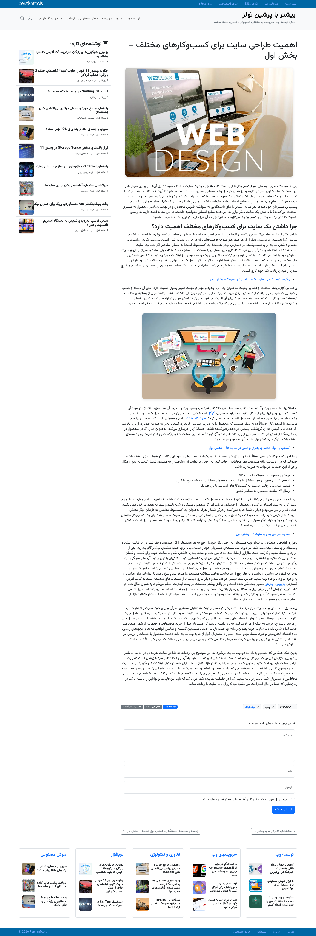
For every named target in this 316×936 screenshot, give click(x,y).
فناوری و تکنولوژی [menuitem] (50, 18)
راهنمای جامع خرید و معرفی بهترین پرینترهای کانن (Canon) (73, 110)
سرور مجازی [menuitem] (205, 4)
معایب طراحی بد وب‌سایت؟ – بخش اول (263, 534)
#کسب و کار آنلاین (132, 707)
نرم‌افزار (117, 854)
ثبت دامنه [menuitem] (290, 4)
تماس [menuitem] (290, 932)
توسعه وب (170, 707)
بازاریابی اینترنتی (275, 584)
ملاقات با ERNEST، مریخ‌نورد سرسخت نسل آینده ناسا (165, 904)
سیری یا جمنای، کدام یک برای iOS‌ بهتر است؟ (77, 129)
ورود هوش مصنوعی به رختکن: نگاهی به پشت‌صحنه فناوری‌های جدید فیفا (166, 886)
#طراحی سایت (153, 707)
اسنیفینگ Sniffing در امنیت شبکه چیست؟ (78, 91)
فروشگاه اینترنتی (195, 418)
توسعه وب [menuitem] (133, 18)
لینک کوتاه (250, 707)
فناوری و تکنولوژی (165, 854)
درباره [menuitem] (276, 932)
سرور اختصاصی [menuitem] (228, 4)
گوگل (211, 413)
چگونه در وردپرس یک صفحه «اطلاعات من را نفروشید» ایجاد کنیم (280, 901)
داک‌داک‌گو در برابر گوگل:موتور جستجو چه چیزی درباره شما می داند (223, 869)
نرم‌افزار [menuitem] (70, 18)
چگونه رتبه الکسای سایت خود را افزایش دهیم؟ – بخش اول (250, 279)
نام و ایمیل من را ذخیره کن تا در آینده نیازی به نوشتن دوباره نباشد (245, 799)
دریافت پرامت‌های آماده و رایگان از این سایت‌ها (76, 185)
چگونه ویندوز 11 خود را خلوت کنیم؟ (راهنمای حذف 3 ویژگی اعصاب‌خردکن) (71, 73)
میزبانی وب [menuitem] (271, 4)
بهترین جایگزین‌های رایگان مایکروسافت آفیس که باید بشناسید (72, 54)
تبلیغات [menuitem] (261, 932)
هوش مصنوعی (54, 854)
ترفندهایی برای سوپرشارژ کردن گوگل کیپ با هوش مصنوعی (223, 887)
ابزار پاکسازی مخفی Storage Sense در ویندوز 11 (74, 148)
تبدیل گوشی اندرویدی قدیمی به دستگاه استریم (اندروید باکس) (75, 223)
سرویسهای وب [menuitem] (112, 18)
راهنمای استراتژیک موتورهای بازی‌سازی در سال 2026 (72, 166)
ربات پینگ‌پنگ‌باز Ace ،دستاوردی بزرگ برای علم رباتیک (71, 204)
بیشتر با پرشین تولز (269, 14)
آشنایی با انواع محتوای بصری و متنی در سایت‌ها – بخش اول (249, 448)
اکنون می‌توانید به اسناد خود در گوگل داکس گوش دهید (222, 904)
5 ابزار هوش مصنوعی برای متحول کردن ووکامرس (280, 885)
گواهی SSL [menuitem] (251, 4)
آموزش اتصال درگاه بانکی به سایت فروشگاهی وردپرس (282, 869)
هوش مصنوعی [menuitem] (88, 18)
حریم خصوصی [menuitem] (241, 932)
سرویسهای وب (224, 854)
